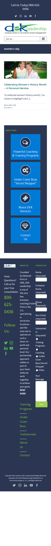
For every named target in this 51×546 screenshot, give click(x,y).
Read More (7, 108)
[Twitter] (6, 343)
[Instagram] (11, 343)
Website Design (28, 478)
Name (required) (40, 274)
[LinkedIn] (6, 348)
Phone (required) (40, 304)
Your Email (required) (40, 317)
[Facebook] (6, 353)
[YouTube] (11, 348)
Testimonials (28, 434)
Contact (25, 455)
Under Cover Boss (24, 421)
